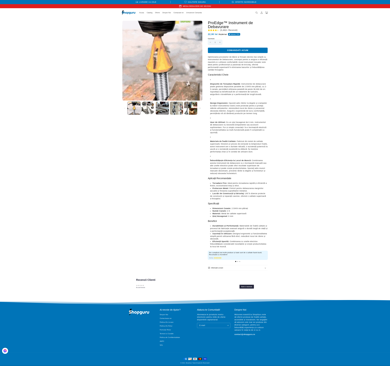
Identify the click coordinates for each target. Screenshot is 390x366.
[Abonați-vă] (227, 325)
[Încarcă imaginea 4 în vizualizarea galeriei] (176, 108)
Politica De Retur (166, 326)
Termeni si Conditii (167, 333)
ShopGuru (189, 363)
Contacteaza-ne (166, 318)
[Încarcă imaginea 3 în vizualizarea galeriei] (162, 108)
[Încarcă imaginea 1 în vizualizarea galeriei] (134, 108)
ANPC (162, 341)
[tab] (236, 261)
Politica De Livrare (167, 322)
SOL (161, 345)
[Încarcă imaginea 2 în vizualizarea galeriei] (148, 108)
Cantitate (211, 38)
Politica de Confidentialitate (170, 337)
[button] (256, 12)
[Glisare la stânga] (124, 108)
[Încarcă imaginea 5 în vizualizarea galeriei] (190, 108)
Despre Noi (164, 314)
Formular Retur (165, 330)
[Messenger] (5, 351)
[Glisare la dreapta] (200, 108)
